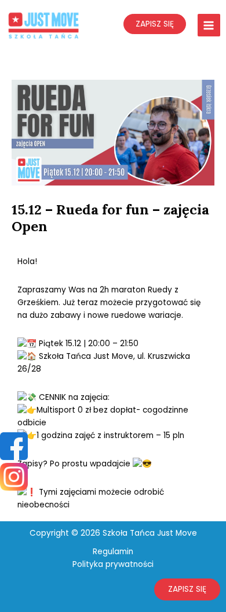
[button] (187, 589)
